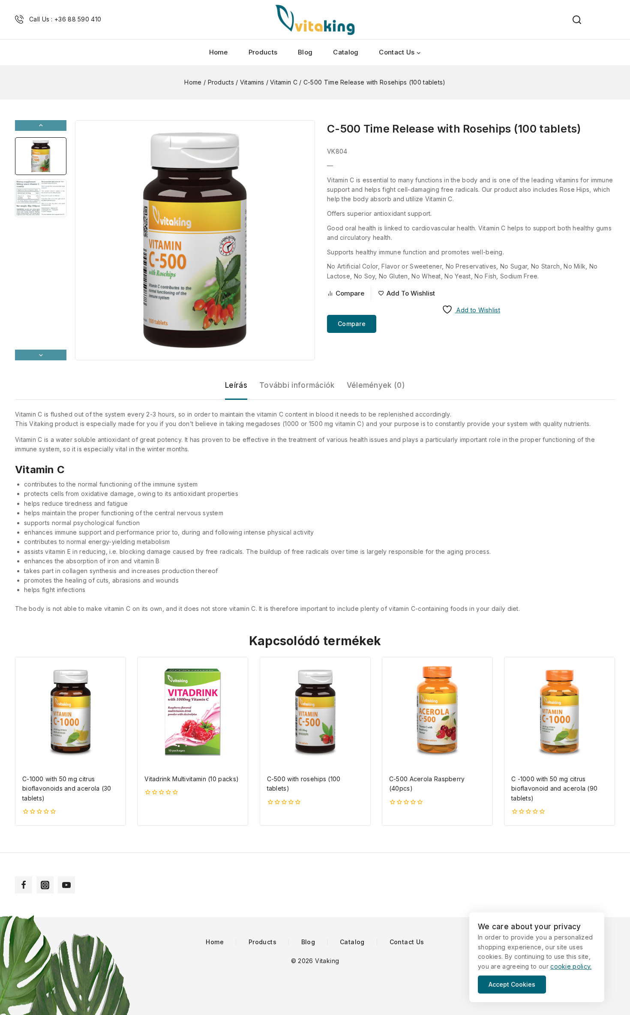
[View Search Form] (572, 20)
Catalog (345, 52)
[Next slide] (40, 355)
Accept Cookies (512, 984)
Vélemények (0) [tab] (376, 385)
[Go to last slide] (40, 125)
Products (263, 52)
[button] (40, 156)
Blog (305, 52)
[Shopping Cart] (610, 19)
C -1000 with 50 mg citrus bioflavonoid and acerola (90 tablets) (554, 788)
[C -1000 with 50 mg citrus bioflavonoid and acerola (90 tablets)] (559, 712)
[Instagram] (45, 885)
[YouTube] (66, 885)
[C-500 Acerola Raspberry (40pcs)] (437, 712)
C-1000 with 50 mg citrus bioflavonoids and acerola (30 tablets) (66, 788)
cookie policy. (570, 966)
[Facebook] (23, 885)
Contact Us (407, 942)
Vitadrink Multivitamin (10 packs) (191, 778)
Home (218, 52)
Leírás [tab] (236, 385)
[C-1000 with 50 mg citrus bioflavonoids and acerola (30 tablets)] (70, 712)
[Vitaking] (315, 19)
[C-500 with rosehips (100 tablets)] (315, 712)
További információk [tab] (297, 385)
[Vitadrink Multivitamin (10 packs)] (193, 712)
